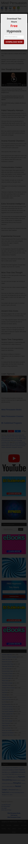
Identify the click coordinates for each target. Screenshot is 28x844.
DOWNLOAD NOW (14, 42)
